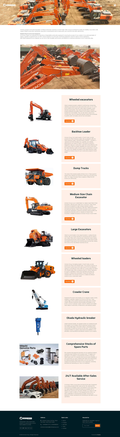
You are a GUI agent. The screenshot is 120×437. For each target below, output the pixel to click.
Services (86, 5)
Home (70, 5)
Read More (68, 121)
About (75, 5)
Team (98, 5)
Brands (92, 5)
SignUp (97, 425)
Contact (103, 5)
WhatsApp (110, 5)
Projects (80, 5)
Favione (98, 434)
